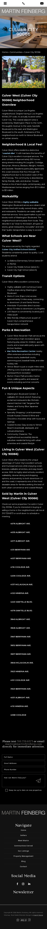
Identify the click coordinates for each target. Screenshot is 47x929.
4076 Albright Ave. (20, 523)
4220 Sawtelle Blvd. (21, 602)
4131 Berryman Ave (20, 550)
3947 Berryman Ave (20, 637)
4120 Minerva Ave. (19, 593)
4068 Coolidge (18, 715)
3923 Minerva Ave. (19, 671)
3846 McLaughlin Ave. (21, 663)
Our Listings (23, 851)
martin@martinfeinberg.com (23, 744)
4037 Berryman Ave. (20, 558)
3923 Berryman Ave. (20, 689)
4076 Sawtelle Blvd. (21, 610)
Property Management (23, 856)
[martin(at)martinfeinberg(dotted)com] (41, 3)
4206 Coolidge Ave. (20, 576)
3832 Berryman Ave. (20, 645)
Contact (23, 866)
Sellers (23, 835)
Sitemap (7, 915)
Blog (23, 861)
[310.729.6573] (23, 3)
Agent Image (38, 915)
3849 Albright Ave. (20, 619)
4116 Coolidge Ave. (20, 567)
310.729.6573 (25, 741)
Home (23, 830)
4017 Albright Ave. (20, 541)
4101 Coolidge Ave (20, 680)
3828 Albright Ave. (20, 628)
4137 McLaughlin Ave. (21, 584)
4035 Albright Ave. (20, 532)
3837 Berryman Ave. (20, 654)
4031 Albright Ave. (20, 697)
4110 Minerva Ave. (19, 706)
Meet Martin (23, 841)
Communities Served (23, 846)
